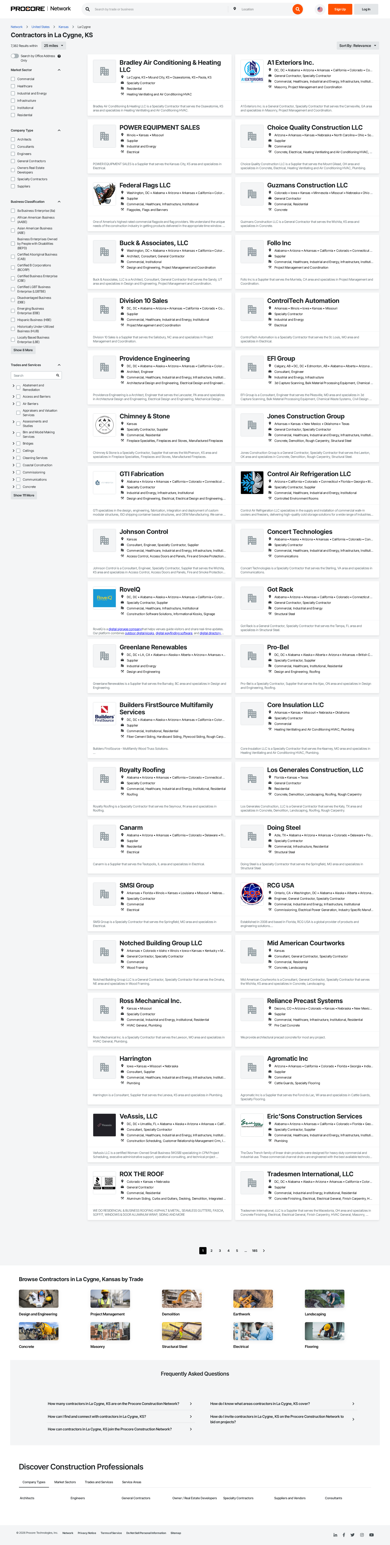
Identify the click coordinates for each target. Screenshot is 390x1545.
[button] (13, 79)
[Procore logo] (28, 9)
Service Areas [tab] (131, 1482)
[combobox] (265, 9)
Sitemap (176, 1533)
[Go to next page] (263, 1250)
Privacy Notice (87, 1533)
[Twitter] (353, 1535)
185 (255, 1250)
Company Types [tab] (34, 1482)
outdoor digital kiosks (139, 633)
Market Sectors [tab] (65, 1482)
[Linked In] (335, 1535)
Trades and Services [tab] (99, 1482)
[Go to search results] (57, 375)
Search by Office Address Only (38, 58)
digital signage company (125, 629)
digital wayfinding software (174, 633)
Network (60, 9)
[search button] (297, 9)
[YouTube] (371, 1535)
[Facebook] (344, 1535)
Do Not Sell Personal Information (146, 1533)
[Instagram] (362, 1535)
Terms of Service (111, 1533)
